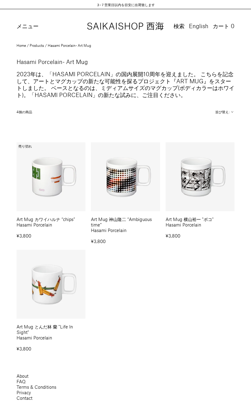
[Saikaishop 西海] (125, 26)
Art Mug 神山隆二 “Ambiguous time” (121, 221)
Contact (24, 398)
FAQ (21, 381)
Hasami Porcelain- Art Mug (69, 45)
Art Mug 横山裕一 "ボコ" (190, 219)
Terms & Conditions (36, 387)
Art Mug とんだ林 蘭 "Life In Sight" (45, 329)
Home (21, 45)
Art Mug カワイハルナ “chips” (46, 219)
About (22, 376)
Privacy (24, 392)
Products (37, 45)
